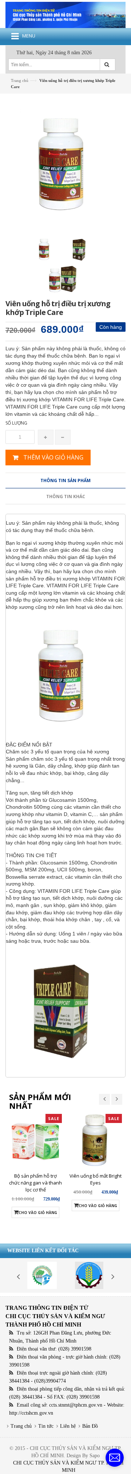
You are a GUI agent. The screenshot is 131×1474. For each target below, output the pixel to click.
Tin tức (45, 1426)
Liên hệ (68, 1426)
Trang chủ (21, 1426)
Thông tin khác (65, 496)
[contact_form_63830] (115, 1458)
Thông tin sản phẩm (65, 480)
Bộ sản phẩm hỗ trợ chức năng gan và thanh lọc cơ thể (35, 1182)
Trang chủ (19, 80)
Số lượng (16, 423)
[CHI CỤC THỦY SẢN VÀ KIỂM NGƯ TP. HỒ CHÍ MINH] (65, 14)
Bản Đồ (90, 1426)
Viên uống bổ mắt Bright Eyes (96, 1179)
